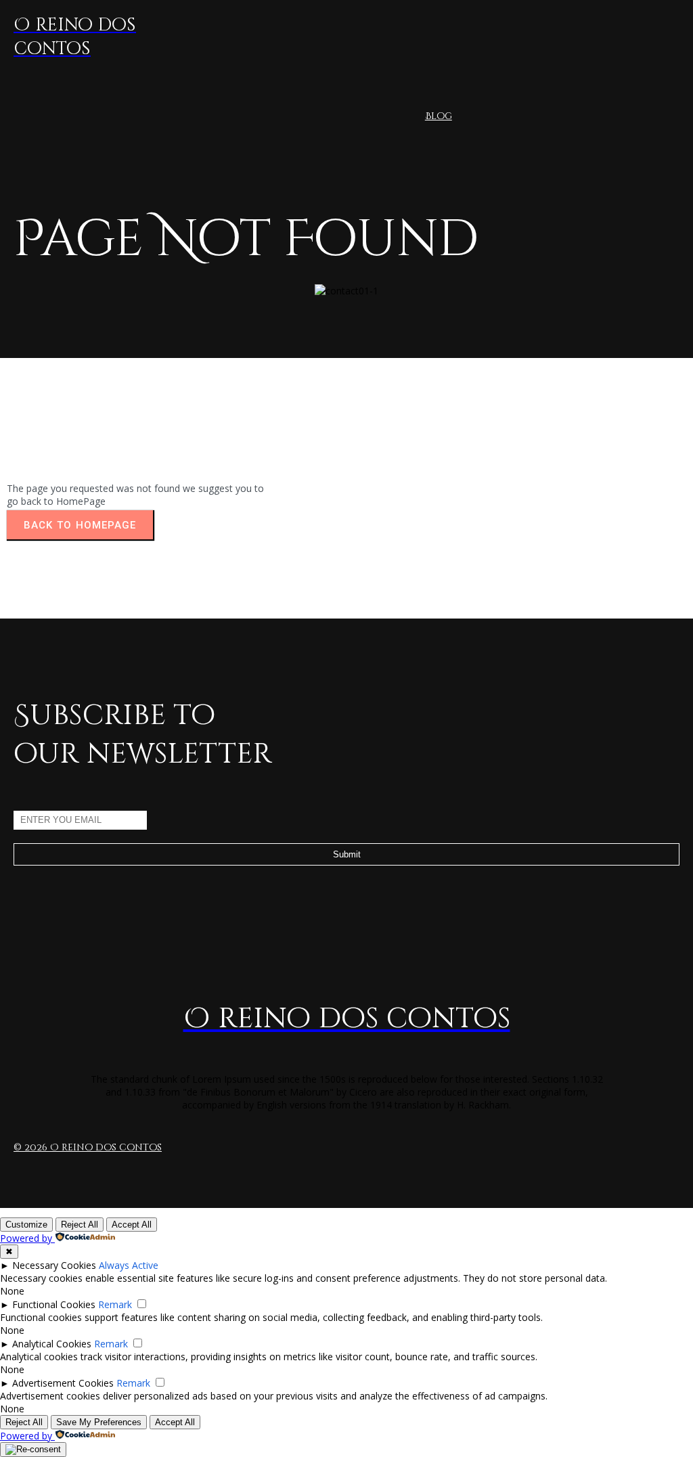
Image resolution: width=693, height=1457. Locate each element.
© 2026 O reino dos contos (88, 1147)
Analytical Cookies (51, 1343)
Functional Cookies (53, 1304)
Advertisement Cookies (63, 1382)
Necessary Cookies (54, 1265)
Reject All (79, 1224)
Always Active (128, 1265)
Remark (115, 1304)
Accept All (132, 1224)
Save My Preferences (98, 1422)
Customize (26, 1224)
